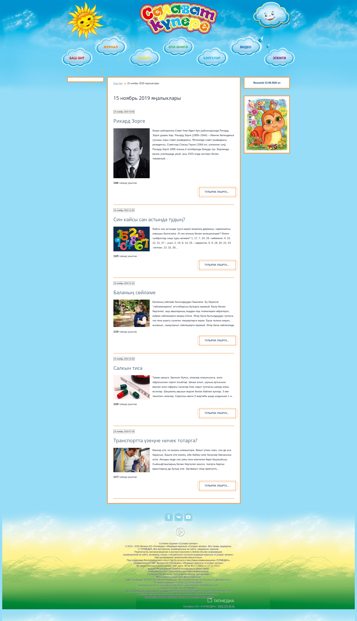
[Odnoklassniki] (169, 520)
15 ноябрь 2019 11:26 (124, 210)
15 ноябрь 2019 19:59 (124, 112)
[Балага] (145, 58)
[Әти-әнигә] (178, 47)
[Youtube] (188, 520)
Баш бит (118, 83)
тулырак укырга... (217, 191)
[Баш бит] (77, 58)
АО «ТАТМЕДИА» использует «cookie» (148, 591)
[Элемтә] (280, 58)
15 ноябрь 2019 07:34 (124, 431)
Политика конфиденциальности (195, 596)
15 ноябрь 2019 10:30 (124, 359)
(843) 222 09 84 (226, 606)
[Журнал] (111, 47)
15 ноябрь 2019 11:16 (124, 283)
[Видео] (246, 47)
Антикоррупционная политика (160, 596)
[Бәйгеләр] (212, 58)
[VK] (178, 520)
